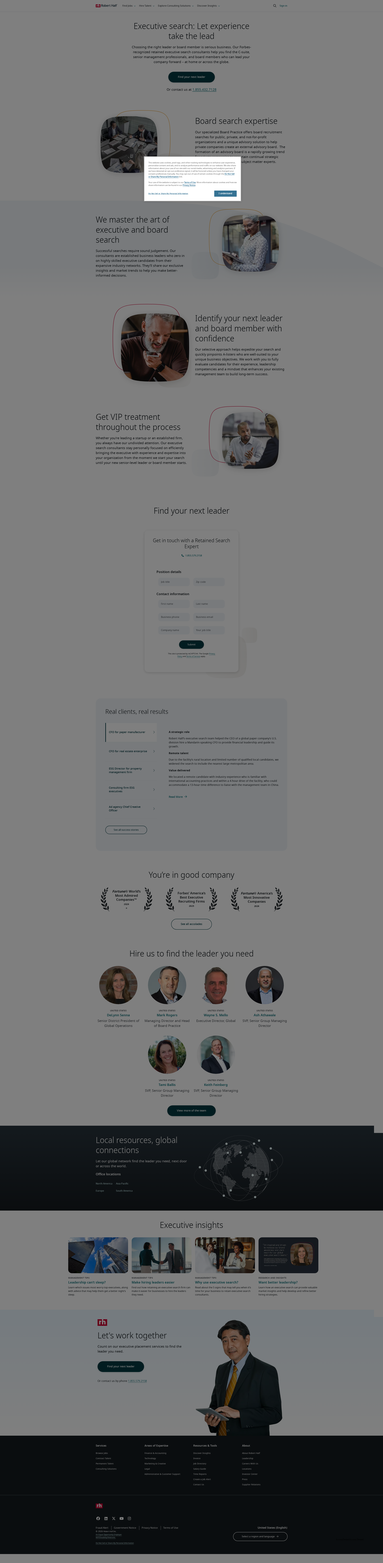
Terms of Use (190, 183)
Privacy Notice (189, 185)
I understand (225, 193)
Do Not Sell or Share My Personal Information (168, 193)
